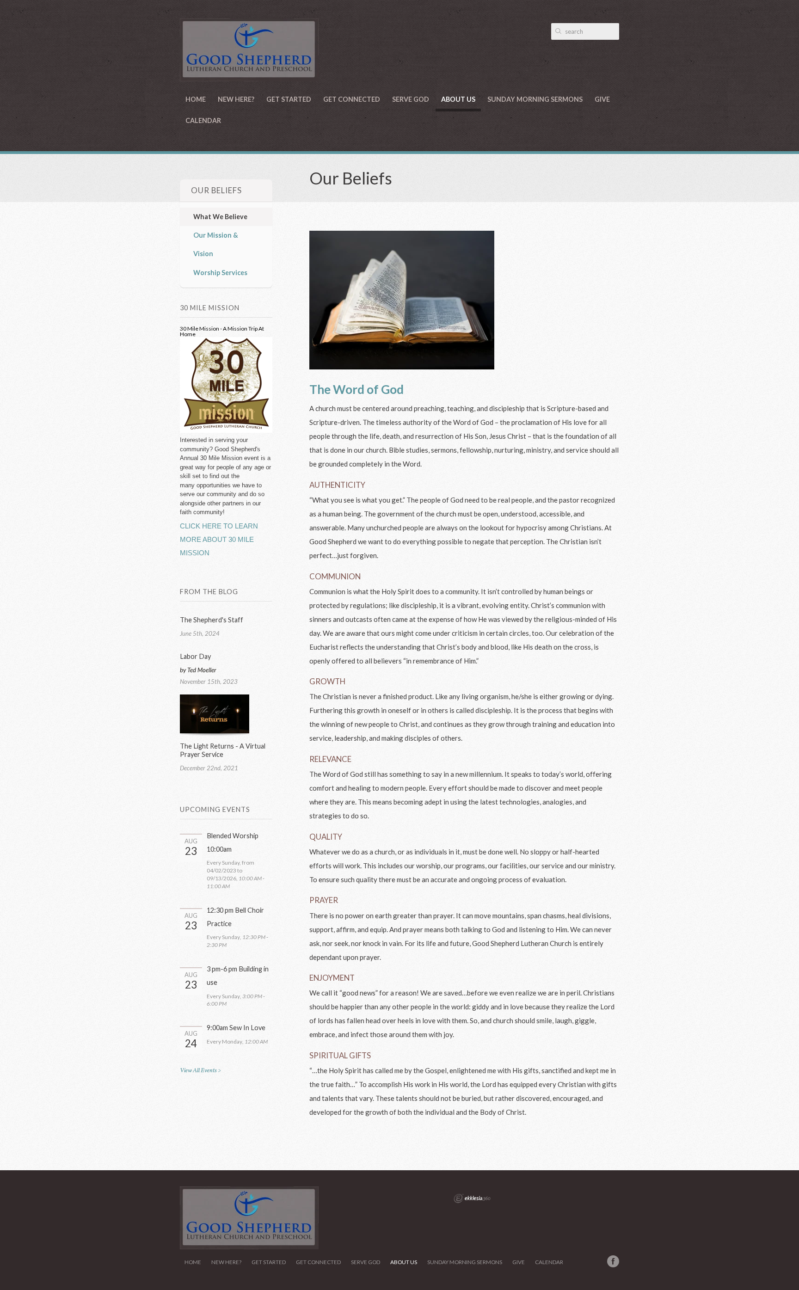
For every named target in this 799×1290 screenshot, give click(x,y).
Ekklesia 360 (472, 1198)
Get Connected (351, 99)
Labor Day (195, 656)
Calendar (203, 120)
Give (602, 99)
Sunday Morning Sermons (535, 99)
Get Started (288, 99)
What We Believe (220, 217)
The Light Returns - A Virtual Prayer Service (222, 750)
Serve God (410, 99)
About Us (458, 99)
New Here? (236, 99)
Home (195, 99)
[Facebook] (613, 1261)
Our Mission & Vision (215, 244)
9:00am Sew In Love (236, 1028)
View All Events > (200, 1070)
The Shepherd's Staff (211, 620)
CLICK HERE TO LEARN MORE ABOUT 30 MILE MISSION (219, 539)
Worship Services (220, 272)
